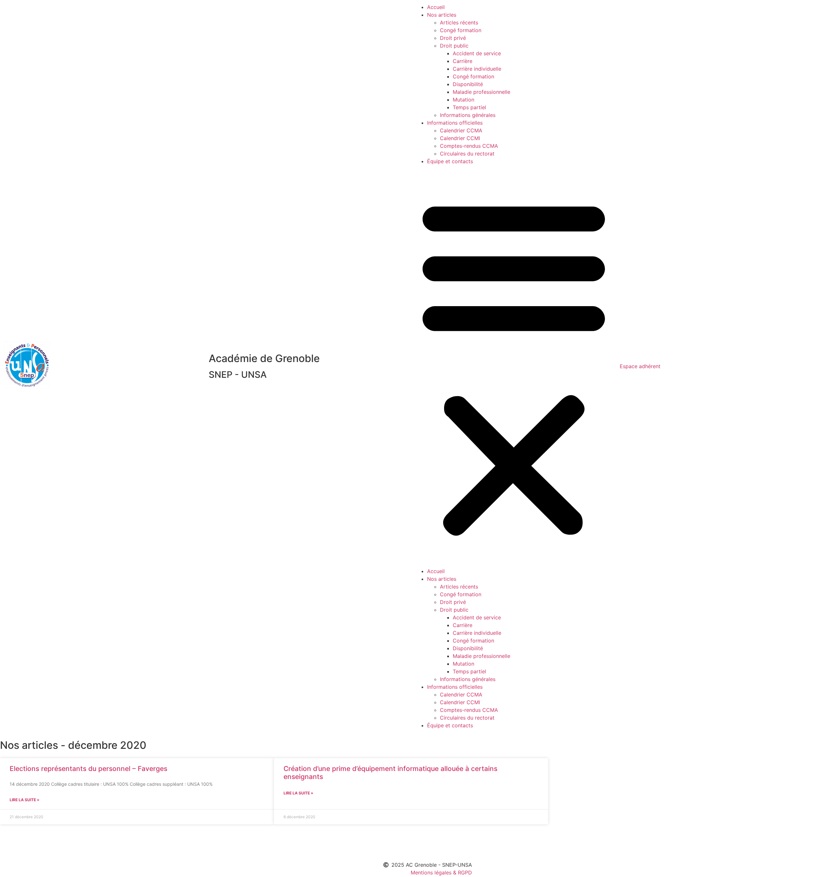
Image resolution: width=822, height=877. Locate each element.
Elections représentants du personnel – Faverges (88, 769)
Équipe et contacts (450, 161)
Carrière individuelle (477, 69)
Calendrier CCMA (461, 130)
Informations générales (467, 115)
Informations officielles (455, 123)
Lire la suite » (24, 799)
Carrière (462, 61)
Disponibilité (468, 84)
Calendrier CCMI (460, 138)
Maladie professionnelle (481, 92)
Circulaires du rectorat (467, 153)
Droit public (454, 45)
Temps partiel (469, 107)
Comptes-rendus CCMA (469, 146)
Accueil (436, 7)
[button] (513, 366)
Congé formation (460, 30)
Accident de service (477, 53)
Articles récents (459, 22)
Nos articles (441, 15)
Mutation (463, 99)
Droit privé (453, 38)
